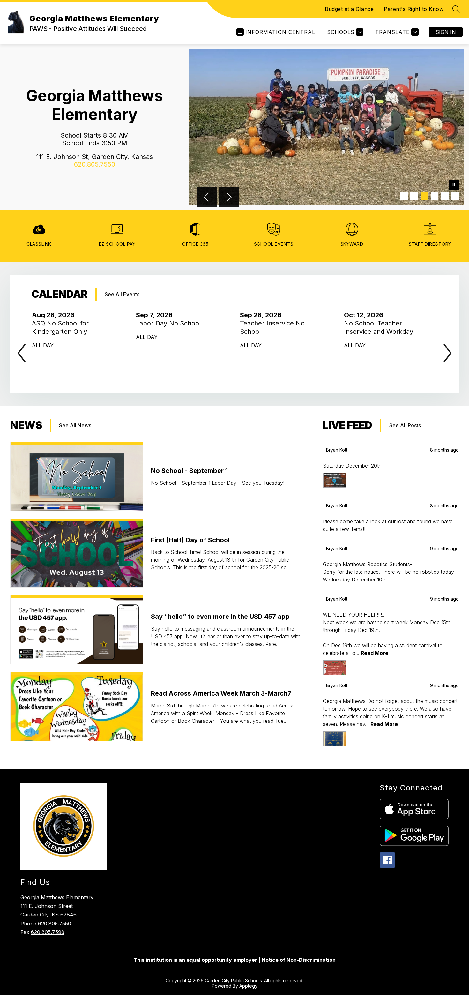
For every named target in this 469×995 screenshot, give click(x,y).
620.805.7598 (47, 932)
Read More (374, 653)
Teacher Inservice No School (272, 327)
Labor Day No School (170, 323)
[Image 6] (455, 196)
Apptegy (248, 986)
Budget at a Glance (349, 9)
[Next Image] (229, 198)
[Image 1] (404, 196)
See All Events (122, 294)
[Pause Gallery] (454, 185)
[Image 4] (434, 196)
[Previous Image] (207, 198)
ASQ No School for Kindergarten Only (61, 327)
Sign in (445, 32)
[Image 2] (414, 196)
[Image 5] (445, 196)
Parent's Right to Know (413, 9)
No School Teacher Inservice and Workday (381, 327)
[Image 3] (424, 196)
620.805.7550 (54, 923)
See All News (75, 425)
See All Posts (405, 425)
